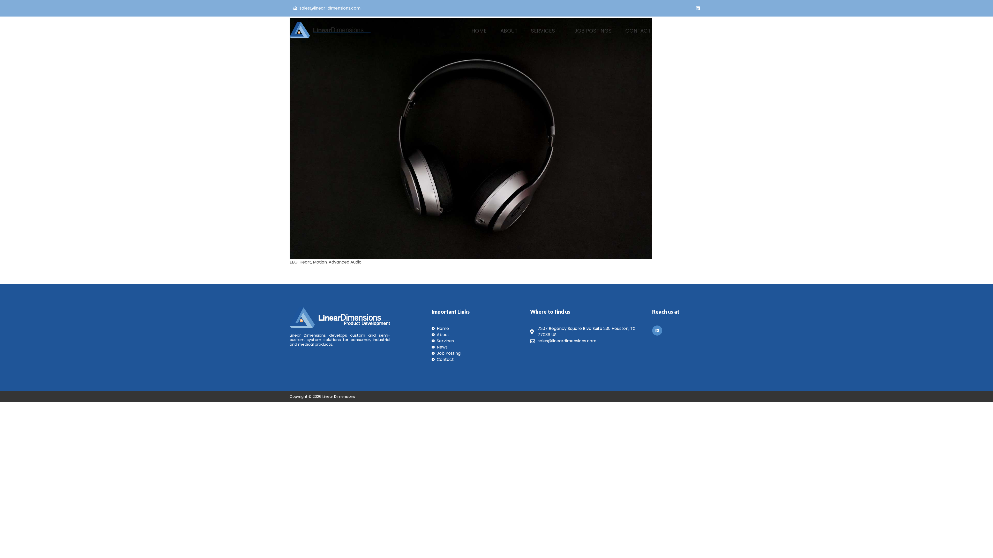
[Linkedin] (697, 8)
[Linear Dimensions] (335, 30)
